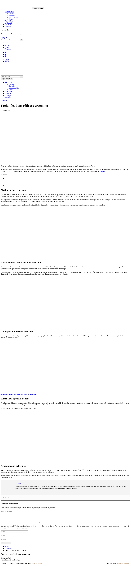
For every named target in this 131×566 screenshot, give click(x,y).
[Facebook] (3, 498)
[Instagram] (6, 498)
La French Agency (124, 563)
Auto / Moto (9, 21)
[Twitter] (9, 498)
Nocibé (103, 171)
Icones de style (14, 17)
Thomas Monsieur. (36, 563)
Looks (11, 19)
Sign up (7, 61)
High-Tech (8, 23)
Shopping (12, 15)
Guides (11, 13)
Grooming (8, 24)
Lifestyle (8, 26)
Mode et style (9, 12)
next (6, 42)
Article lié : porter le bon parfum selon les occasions (18, 394)
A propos (8, 49)
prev (3, 42)
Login (7, 60)
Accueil (7, 45)
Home (7, 546)
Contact (7, 47)
